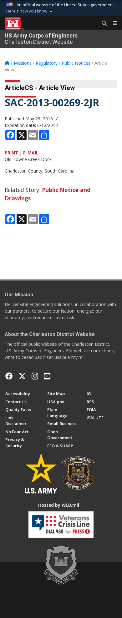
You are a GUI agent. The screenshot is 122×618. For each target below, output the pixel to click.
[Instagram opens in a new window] (35, 376)
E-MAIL (30, 153)
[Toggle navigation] (112, 23)
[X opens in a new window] (22, 376)
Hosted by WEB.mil (58, 505)
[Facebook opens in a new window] (9, 376)
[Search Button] (102, 23)
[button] (30, 11)
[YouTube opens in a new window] (47, 376)
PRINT (11, 153)
